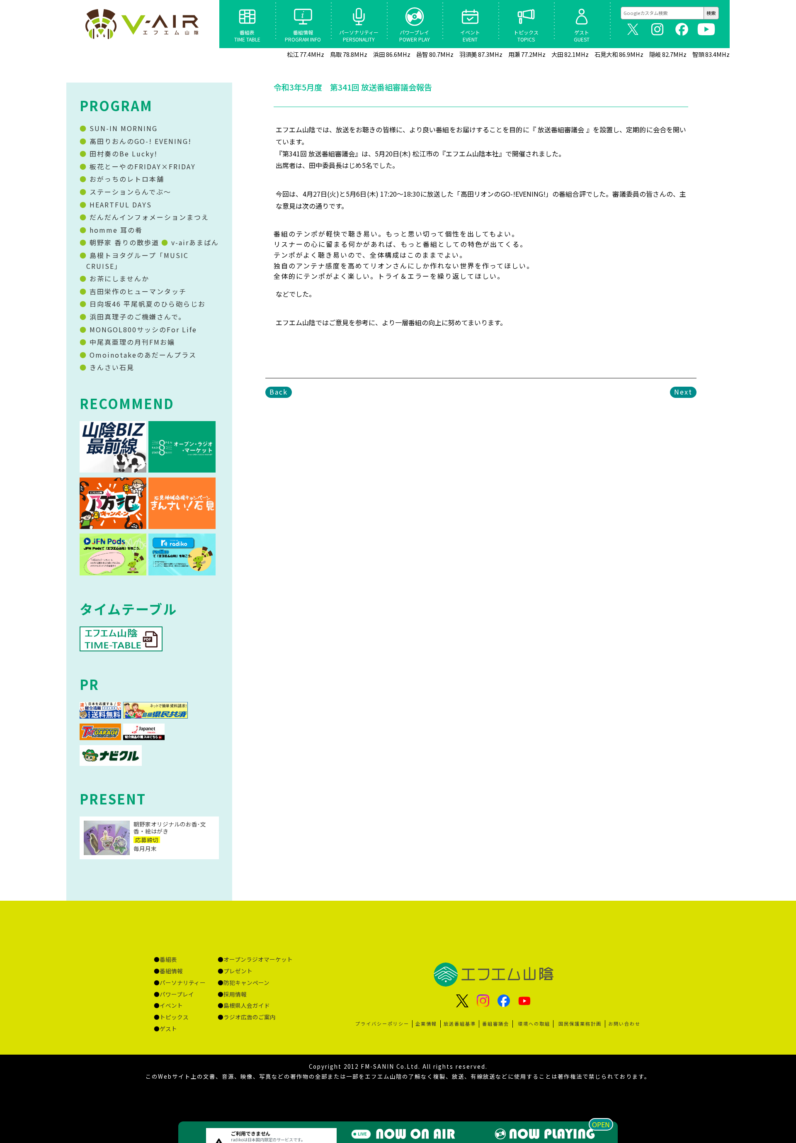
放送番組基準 (460, 1023)
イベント (171, 1005)
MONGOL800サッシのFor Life (142, 329)
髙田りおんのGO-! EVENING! (139, 141)
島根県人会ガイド (246, 1005)
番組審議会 (495, 1023)
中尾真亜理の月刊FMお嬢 (131, 342)
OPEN (601, 1124)
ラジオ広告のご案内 (249, 1017)
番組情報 (171, 971)
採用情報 (235, 994)
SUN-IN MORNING (122, 128)
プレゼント (237, 971)
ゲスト (168, 1028)
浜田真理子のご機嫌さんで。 (136, 317)
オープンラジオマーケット (258, 959)
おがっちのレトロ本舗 (125, 179)
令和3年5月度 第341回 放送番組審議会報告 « (142, 24)
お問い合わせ (624, 1023)
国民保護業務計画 (580, 1023)
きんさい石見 (110, 367)
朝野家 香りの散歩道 (123, 242)
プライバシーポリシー (382, 1023)
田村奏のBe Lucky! (122, 153)
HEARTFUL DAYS (119, 205)
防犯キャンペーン (246, 982)
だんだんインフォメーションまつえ (148, 217)
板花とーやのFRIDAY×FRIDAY (141, 166)
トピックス (174, 1017)
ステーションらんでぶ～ (129, 192)
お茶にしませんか (118, 278)
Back (278, 392)
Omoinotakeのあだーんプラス (142, 355)
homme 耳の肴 (115, 230)
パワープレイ (177, 994)
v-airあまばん (194, 242)
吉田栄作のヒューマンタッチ (137, 291)
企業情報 (426, 1023)
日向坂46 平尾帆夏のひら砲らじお (146, 304)
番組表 (168, 959)
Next (683, 392)
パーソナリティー (183, 982)
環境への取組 (534, 1023)
